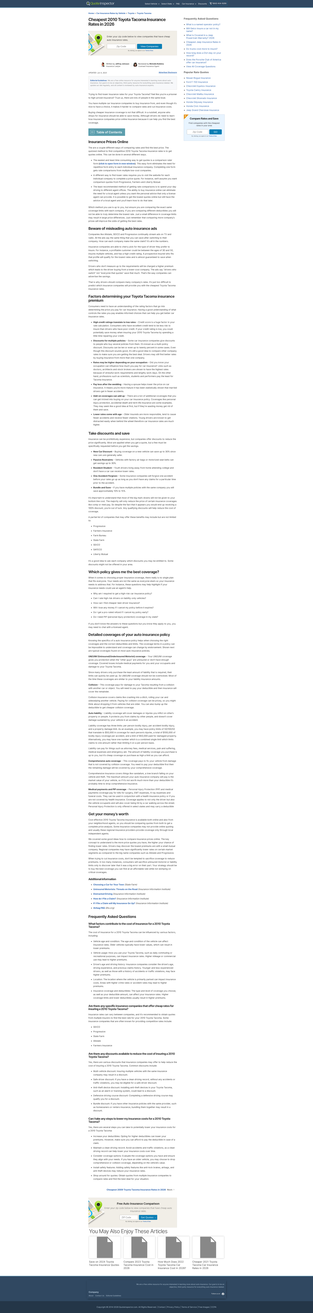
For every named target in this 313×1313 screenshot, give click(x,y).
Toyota (131, 13)
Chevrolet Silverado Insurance (201, 98)
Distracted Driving (102, 894)
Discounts (202, 4)
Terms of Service (189, 1307)
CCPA (213, 1307)
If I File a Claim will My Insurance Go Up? (114, 903)
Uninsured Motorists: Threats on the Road (115, 889)
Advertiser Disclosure (168, 72)
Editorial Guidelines (98, 80)
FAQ (177, 4)
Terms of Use (149, 50)
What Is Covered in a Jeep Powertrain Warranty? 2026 (200, 36)
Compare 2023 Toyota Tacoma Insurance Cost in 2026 (138, 1265)
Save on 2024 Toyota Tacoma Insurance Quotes (104, 1263)
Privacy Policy (173, 1307)
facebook (223, 1294)
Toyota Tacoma (144, 13)
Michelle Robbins (156, 64)
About (91, 1296)
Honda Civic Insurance (197, 106)
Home (91, 13)
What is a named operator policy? (203, 24)
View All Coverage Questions (200, 66)
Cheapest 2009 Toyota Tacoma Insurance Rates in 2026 (136, 1189)
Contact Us (99, 1296)
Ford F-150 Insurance (197, 82)
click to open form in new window (117, 163)
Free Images (203, 1307)
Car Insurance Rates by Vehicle (110, 13)
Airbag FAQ (99, 908)
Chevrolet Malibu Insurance (200, 94)
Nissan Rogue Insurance (198, 78)
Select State (166, 4)
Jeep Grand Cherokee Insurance (202, 110)
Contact (161, 1307)
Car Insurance (188, 4)
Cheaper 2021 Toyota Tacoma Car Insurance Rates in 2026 (205, 1265)
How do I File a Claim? (104, 898)
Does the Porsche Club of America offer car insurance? (203, 61)
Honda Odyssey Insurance (199, 102)
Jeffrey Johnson (122, 64)
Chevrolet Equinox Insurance (200, 86)
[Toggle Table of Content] (106, 132)
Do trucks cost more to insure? (202, 49)
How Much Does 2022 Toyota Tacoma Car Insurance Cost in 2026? (172, 1265)
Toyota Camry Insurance (198, 90)
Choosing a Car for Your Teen (108, 884)
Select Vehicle (151, 4)
